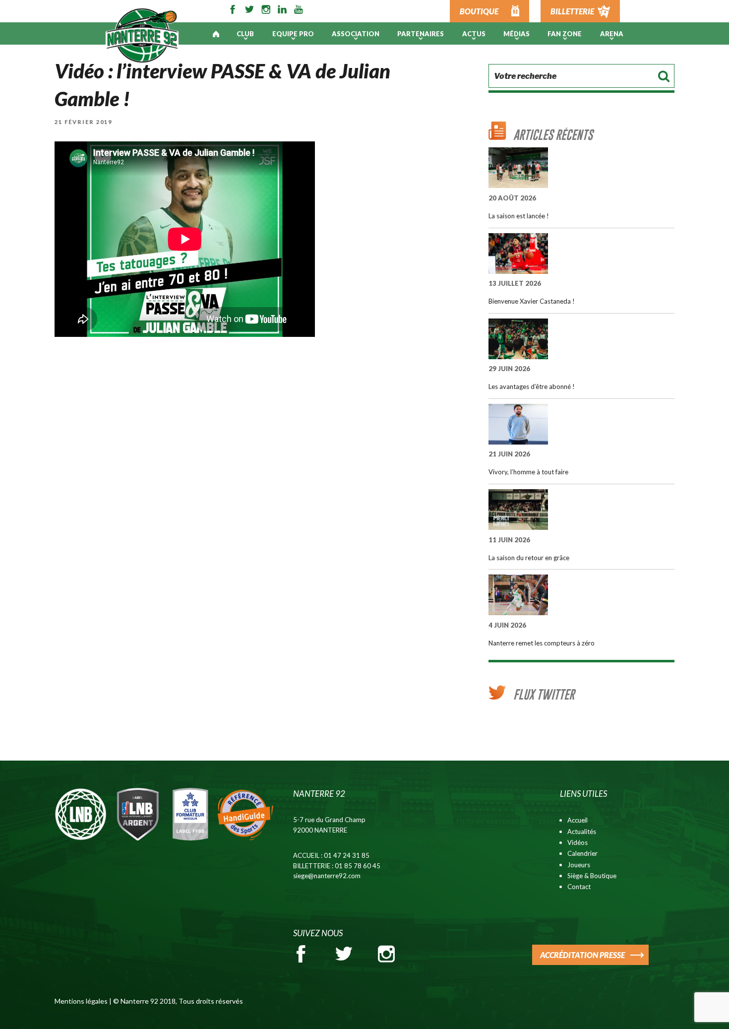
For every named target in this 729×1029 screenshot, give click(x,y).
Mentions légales (81, 1001)
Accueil (577, 820)
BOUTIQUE (479, 11)
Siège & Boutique (591, 876)
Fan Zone (564, 34)
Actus (474, 34)
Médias (516, 34)
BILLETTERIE (572, 11)
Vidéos (577, 842)
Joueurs (578, 865)
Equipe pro (293, 34)
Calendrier (582, 853)
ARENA (611, 34)
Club (245, 34)
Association (355, 34)
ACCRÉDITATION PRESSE (582, 955)
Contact (579, 887)
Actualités (581, 832)
